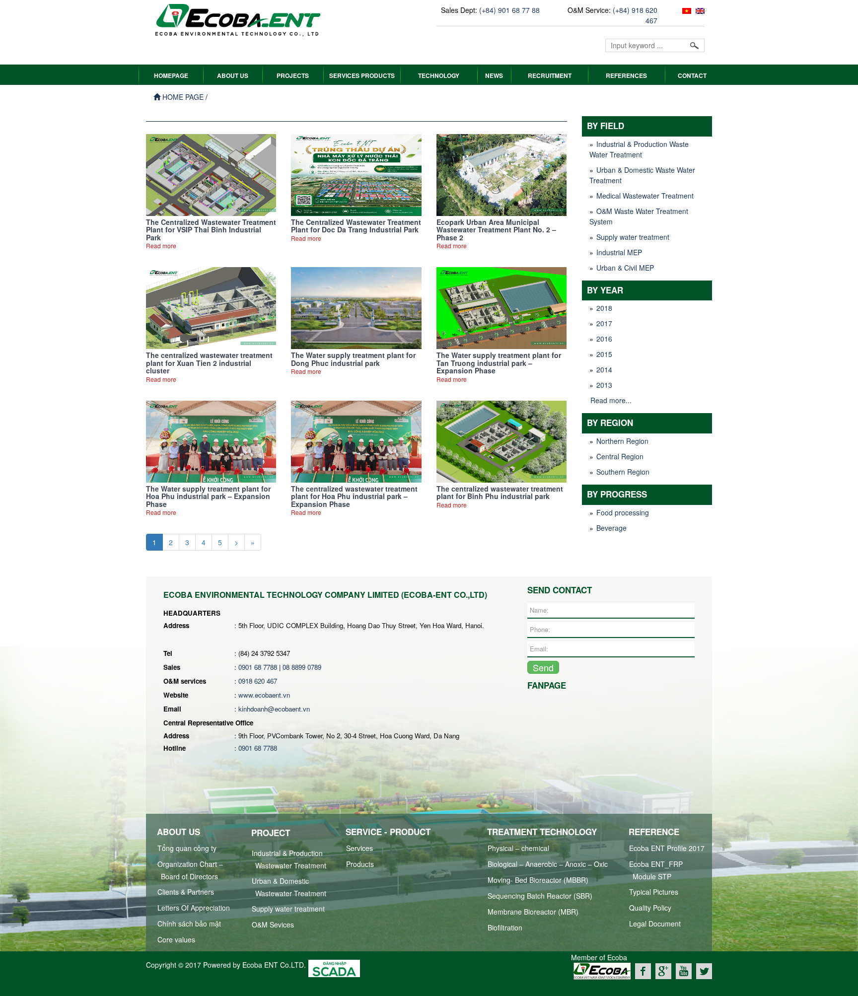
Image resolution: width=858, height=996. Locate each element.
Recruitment (550, 75)
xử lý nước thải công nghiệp (189, 989)
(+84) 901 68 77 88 (509, 10)
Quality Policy (650, 908)
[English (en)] (699, 10)
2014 (604, 369)
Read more (161, 245)
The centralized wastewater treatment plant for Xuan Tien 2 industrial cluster (209, 362)
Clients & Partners (185, 892)
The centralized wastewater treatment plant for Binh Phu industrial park (499, 492)
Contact (692, 75)
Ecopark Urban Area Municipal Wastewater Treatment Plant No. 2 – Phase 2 (496, 229)
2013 (604, 385)
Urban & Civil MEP (625, 268)
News (494, 75)
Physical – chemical (518, 848)
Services (359, 848)
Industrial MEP (619, 252)
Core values (176, 939)
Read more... (611, 400)
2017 (604, 323)
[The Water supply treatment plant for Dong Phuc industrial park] (356, 307)
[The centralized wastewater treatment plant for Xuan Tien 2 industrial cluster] (211, 307)
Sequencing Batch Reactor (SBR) (540, 896)
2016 (604, 339)
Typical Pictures (653, 892)
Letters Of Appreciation (193, 908)
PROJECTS (293, 75)
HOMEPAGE (171, 75)
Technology (438, 75)
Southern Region (622, 472)
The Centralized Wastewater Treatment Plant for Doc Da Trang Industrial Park (356, 225)
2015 (604, 354)
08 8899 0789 (302, 667)
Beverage (611, 528)
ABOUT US (232, 75)
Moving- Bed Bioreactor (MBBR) (538, 880)
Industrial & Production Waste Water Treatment (639, 149)
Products (360, 864)
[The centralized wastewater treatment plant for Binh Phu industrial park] (501, 440)
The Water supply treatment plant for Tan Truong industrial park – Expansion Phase (498, 362)
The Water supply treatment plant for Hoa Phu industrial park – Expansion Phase (208, 496)
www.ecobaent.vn (264, 695)
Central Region (620, 456)
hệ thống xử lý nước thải (273, 989)
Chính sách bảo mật (189, 923)
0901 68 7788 (257, 667)
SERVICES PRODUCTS (362, 75)
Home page (182, 97)
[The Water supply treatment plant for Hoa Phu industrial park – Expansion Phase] (211, 440)
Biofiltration (505, 927)
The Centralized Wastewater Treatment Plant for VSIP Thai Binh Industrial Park (211, 229)
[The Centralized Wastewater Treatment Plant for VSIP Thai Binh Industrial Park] (211, 174)
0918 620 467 (257, 681)
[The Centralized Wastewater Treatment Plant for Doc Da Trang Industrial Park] (356, 174)
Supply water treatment (632, 237)
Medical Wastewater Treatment (645, 196)
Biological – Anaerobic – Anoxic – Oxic (548, 864)
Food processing (622, 512)
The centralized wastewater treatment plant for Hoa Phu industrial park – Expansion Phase (354, 496)
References (626, 75)
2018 (604, 308)
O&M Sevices (273, 924)
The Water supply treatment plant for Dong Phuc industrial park (353, 358)
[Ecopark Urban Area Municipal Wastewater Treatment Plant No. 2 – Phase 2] (501, 174)
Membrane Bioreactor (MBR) (533, 912)
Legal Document (655, 923)
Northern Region (622, 441)
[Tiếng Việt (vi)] (685, 10)
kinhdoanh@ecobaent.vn (274, 708)
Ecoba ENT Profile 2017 (667, 848)
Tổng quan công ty (186, 848)
